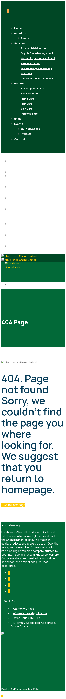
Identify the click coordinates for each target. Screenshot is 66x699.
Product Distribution (33, 48)
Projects (26, 133)
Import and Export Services (37, 78)
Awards (12, 164)
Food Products (29, 93)
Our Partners (16, 216)
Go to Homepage (14, 505)
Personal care (29, 113)
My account (15, 205)
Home (11, 190)
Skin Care (26, 108)
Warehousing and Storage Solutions (36, 71)
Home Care (27, 98)
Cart (11, 172)
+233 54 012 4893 (23, 608)
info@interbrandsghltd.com (30, 613)
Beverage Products (32, 88)
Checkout (14, 176)
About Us (20, 33)
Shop (11, 238)
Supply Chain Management (37, 53)
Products (20, 83)
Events (18, 124)
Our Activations (30, 128)
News (11, 209)
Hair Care (26, 103)
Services (19, 43)
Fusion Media (22, 689)
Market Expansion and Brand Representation (38, 61)
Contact (19, 139)
